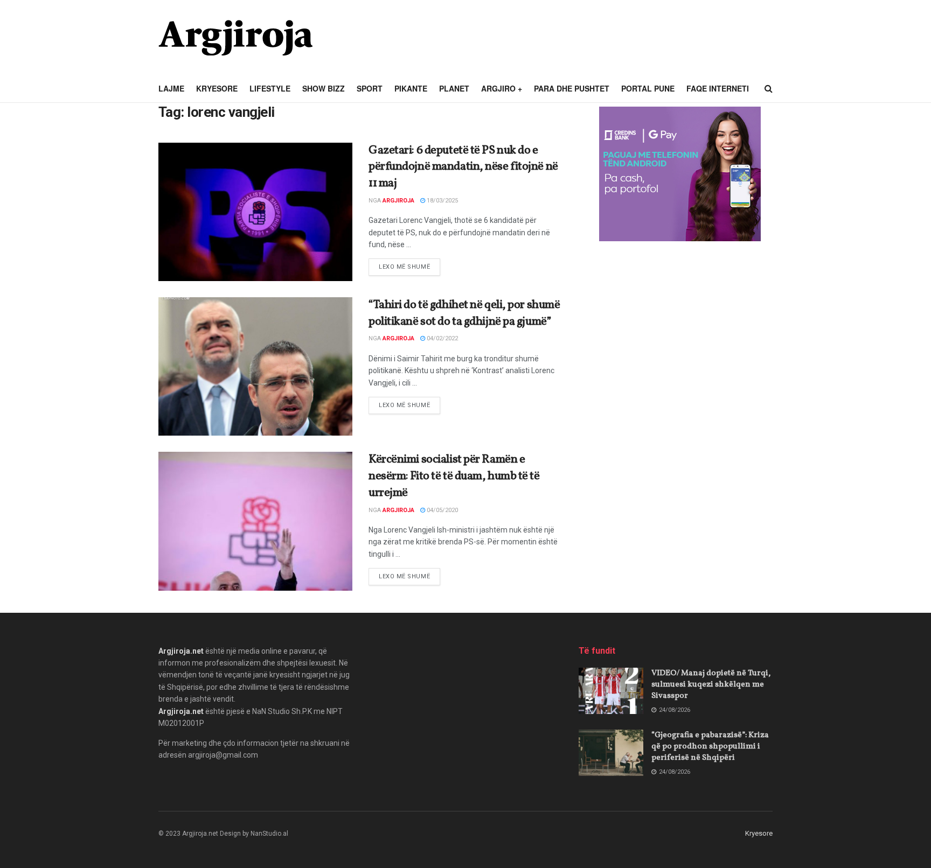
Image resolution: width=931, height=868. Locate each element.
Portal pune (648, 88)
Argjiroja (398, 200)
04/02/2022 (441, 338)
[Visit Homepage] (235, 37)
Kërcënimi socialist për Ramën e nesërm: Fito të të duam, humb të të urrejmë (454, 476)
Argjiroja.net (181, 651)
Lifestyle (269, 88)
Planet (454, 88)
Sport (370, 88)
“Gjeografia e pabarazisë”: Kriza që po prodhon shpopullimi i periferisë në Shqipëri (710, 747)
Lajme (171, 88)
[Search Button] (769, 88)
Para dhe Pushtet (571, 88)
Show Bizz (323, 88)
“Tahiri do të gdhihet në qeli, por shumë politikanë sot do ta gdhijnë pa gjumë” (464, 313)
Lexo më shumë (409, 266)
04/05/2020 (441, 510)
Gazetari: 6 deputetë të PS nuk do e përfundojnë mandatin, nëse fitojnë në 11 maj (463, 167)
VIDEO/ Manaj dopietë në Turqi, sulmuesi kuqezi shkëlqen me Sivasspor (710, 685)
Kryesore (217, 88)
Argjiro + (501, 88)
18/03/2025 (441, 200)
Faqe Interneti (717, 88)
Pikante (410, 88)
